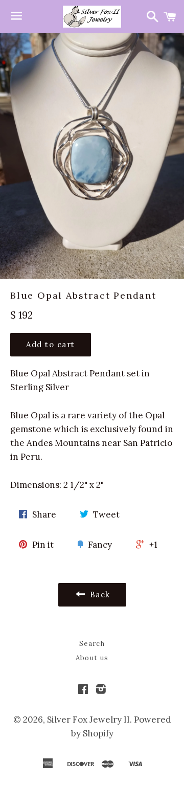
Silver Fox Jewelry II (88, 719)
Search (92, 643)
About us (92, 658)
